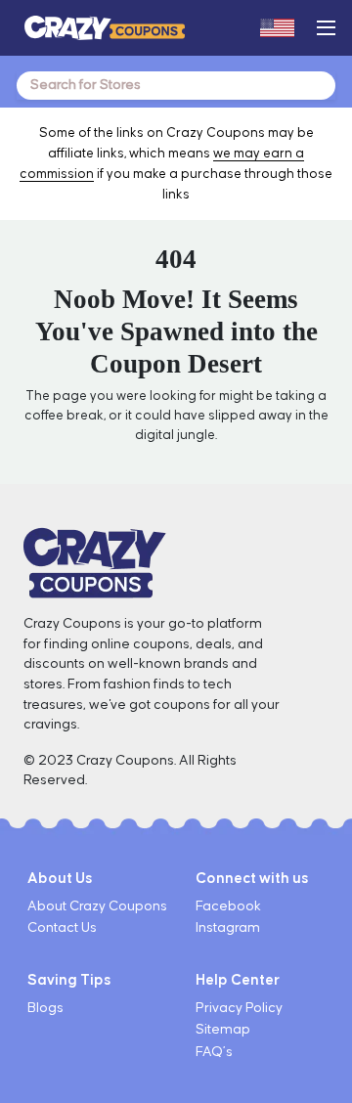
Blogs (45, 1008)
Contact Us (62, 928)
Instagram (228, 928)
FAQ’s (214, 1052)
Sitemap (223, 1030)
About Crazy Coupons (97, 906)
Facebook (228, 906)
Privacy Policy (239, 1008)
